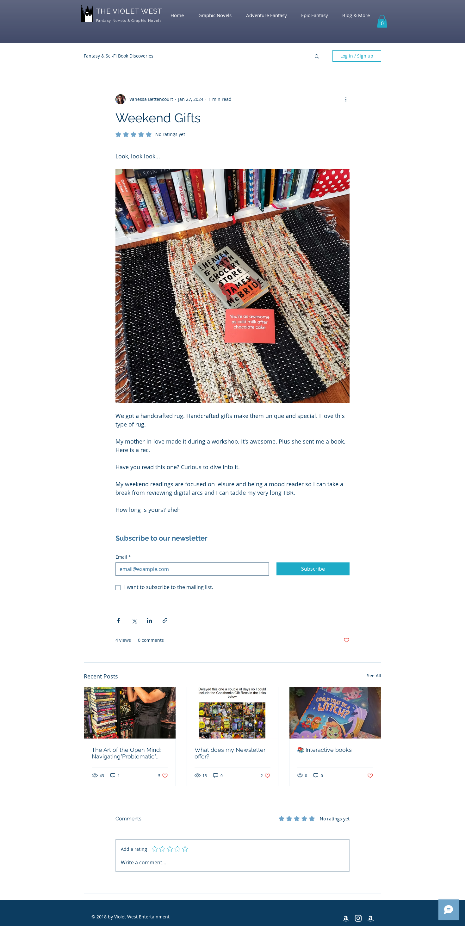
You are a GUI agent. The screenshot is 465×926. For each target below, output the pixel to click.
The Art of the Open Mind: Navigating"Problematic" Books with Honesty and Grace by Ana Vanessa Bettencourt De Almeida (126, 753)
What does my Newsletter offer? (230, 753)
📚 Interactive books (324, 749)
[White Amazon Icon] (345, 918)
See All (374, 675)
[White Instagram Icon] (358, 918)
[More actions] (346, 99)
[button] (382, 21)
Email (123, 557)
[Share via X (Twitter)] (134, 620)
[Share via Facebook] (118, 620)
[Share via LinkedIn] (149, 620)
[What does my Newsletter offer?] (232, 713)
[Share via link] (165, 620)
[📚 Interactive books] (335, 713)
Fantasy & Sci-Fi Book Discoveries (118, 56)
